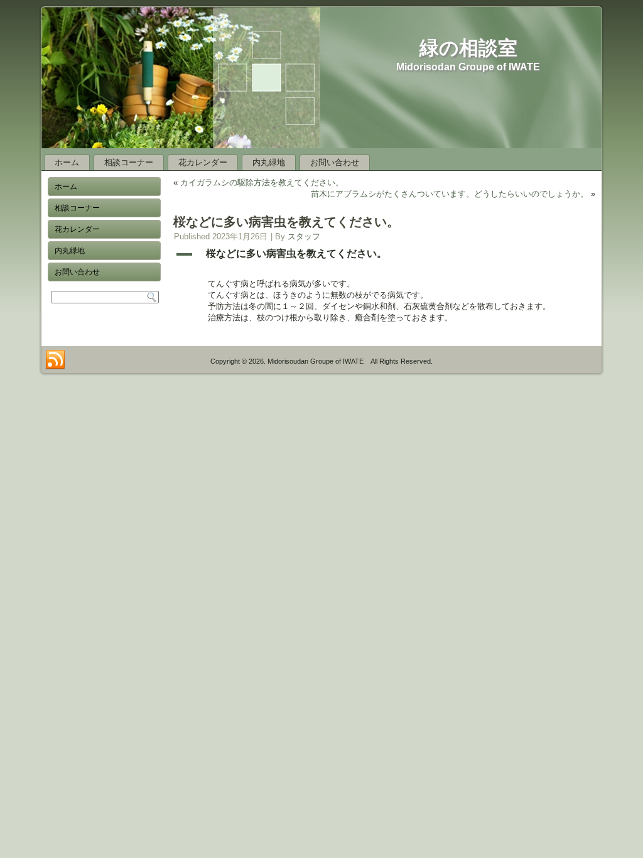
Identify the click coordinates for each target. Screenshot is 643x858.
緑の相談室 (468, 48)
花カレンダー (202, 162)
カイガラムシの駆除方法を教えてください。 (261, 182)
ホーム (67, 162)
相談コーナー (128, 162)
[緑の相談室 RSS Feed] (55, 360)
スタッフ (304, 236)
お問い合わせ (334, 162)
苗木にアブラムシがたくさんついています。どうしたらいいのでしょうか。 (449, 193)
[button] (384, 254)
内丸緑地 (268, 162)
